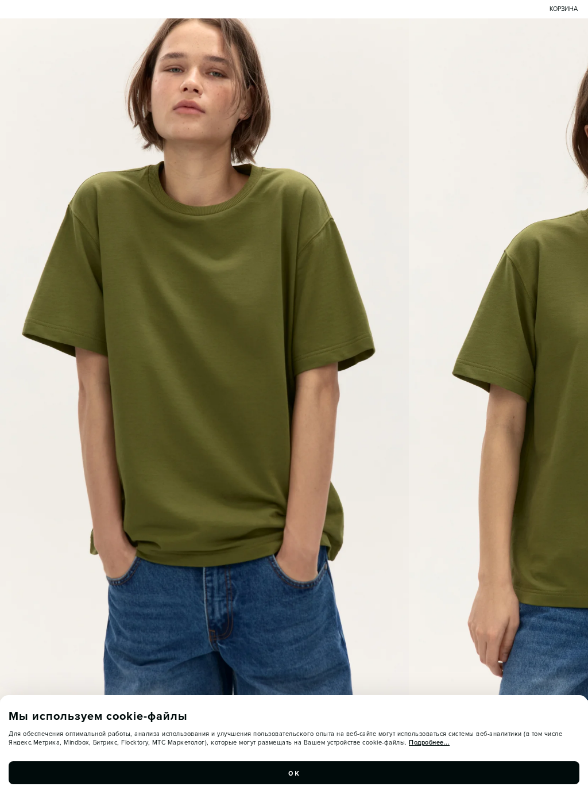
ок (294, 773)
